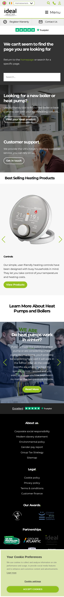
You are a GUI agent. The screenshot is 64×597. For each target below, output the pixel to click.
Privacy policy (32, 483)
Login (60, 3)
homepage (27, 59)
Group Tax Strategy (32, 452)
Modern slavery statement (32, 436)
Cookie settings (33, 581)
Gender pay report (32, 447)
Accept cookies (32, 589)
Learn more (11, 573)
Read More (32, 389)
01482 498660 (54, 3)
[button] (5, 362)
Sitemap (32, 457)
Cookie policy (32, 477)
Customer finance (32, 493)
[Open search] (48, 3)
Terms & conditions (32, 488)
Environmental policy (32, 441)
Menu (55, 12)
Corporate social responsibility (32, 431)
